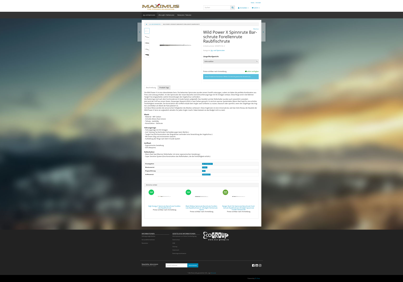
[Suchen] (233, 7)
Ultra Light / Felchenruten (166, 15)
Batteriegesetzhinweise (179, 253)
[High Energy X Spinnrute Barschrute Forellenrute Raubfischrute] (263, 32)
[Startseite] (146, 24)
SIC (204, 171)
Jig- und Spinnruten (149, 15)
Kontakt (258, 3)
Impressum (175, 250)
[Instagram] (260, 265)
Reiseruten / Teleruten (184, 15)
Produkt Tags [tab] (164, 87)
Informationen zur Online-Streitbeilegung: (184, 236)
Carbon (204, 167)
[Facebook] (253, 265)
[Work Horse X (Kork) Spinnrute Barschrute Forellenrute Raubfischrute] (139, 32)
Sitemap (174, 246)
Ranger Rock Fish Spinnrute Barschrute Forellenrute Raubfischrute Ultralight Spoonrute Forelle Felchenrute (238, 208)
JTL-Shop (257, 278)
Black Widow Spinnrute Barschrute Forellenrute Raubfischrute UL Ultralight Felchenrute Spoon (202, 208)
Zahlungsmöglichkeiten (148, 236)
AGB (173, 243)
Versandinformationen (148, 240)
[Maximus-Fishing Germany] (160, 7)
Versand (213, 273)
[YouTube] (256, 265)
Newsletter (145, 243)
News (252, 3)
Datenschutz (176, 240)
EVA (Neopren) (206, 174)
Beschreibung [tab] (151, 87)
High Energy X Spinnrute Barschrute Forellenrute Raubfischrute (164, 207)
